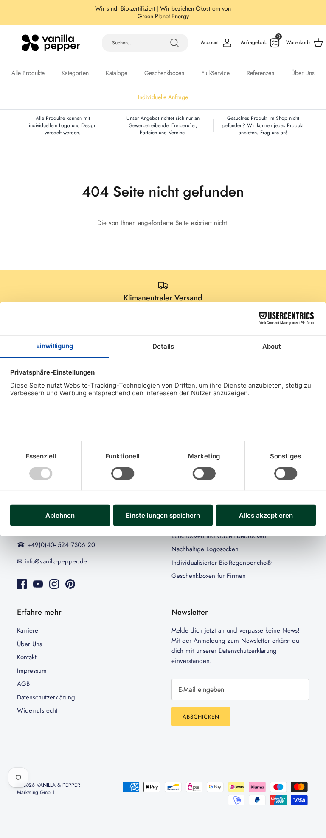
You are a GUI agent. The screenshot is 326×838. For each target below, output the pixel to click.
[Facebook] (22, 584)
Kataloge (116, 73)
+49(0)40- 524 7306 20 (197, 12)
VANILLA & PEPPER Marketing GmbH (48, 788)
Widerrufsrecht (37, 710)
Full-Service (215, 73)
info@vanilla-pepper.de (163, 19)
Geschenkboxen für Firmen (208, 575)
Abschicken (201, 717)
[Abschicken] (174, 43)
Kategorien (75, 73)
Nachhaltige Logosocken (205, 549)
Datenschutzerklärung (46, 697)
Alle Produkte (28, 73)
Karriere (27, 630)
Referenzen (260, 73)
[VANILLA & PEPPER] (51, 42)
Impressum (32, 670)
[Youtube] (38, 584)
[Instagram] (54, 584)
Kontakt (27, 657)
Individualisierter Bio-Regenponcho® (221, 562)
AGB (23, 683)
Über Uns (303, 73)
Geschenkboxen (164, 73)
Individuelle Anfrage (163, 97)
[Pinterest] (70, 584)
